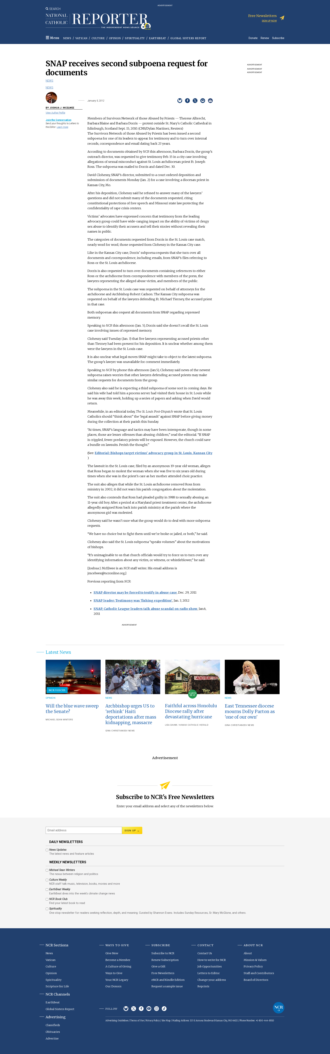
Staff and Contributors (259, 973)
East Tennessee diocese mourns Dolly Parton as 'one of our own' (250, 711)
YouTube (148, 1008)
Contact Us (204, 953)
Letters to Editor (208, 973)
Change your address (211, 980)
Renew (265, 38)
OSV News (129, 730)
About (248, 953)
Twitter (133, 1008)
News (67, 38)
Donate (253, 38)
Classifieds (53, 1025)
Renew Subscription (165, 960)
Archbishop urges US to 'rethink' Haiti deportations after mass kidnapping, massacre (130, 714)
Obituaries (53, 1032)
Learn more (62, 127)
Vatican (81, 38)
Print (210, 100)
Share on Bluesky (179, 100)
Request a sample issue (167, 986)
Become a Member (117, 960)
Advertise (52, 1038)
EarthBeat (157, 38)
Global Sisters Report (188, 38)
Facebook (141, 1008)
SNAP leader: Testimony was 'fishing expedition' (133, 600)
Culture (98, 38)
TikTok (164, 1008)
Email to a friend (202, 100)
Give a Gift (158, 966)
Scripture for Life (57, 986)
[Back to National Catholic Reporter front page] (98, 22)
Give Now (111, 953)
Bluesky (126, 1008)
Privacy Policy (253, 966)
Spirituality (135, 38)
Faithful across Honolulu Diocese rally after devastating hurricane (191, 711)
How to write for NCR (211, 960)
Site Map (166, 1020)
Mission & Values (255, 960)
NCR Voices (57, 690)
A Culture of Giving (118, 966)
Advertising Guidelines (116, 1020)
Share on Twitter (195, 100)
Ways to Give (113, 973)
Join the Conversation (58, 119)
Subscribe (278, 38)
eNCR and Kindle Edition (168, 980)
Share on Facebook (187, 100)
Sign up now (269, 20)
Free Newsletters (162, 973)
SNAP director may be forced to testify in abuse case (135, 592)
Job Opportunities (209, 966)
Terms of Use (137, 1020)
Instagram (156, 1008)
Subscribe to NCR (162, 953)
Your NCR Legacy (116, 980)
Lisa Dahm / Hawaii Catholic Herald (186, 725)
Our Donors (113, 986)
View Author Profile (55, 112)
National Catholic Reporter (278, 1007)
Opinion (115, 38)
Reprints (203, 986)
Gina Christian (114, 730)
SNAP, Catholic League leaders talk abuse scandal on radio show (145, 609)
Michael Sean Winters (59, 719)
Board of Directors (256, 980)
